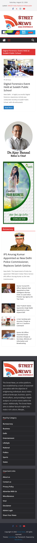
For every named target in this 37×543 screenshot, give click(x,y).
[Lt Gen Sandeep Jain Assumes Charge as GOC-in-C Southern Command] (8, 323)
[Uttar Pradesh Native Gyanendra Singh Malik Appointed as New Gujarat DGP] (8, 309)
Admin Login (8, 510)
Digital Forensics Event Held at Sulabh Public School (17, 87)
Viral (4, 501)
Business (6, 428)
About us (6, 477)
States (5, 462)
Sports (5, 457)
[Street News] (4, 40)
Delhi (5, 433)
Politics (5, 452)
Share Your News (9, 515)
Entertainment (8, 438)
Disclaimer (7, 506)
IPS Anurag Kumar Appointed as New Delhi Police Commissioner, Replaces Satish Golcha (17, 260)
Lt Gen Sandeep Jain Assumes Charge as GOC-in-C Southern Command (24, 322)
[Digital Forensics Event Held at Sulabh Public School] (18, 67)
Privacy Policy (8, 486)
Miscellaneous (8, 496)
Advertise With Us (10, 491)
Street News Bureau (22, 77)
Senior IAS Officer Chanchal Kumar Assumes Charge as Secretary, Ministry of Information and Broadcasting (24, 337)
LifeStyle (6, 443)
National (6, 448)
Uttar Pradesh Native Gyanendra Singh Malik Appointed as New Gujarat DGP (25, 309)
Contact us (7, 482)
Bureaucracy (8, 424)
